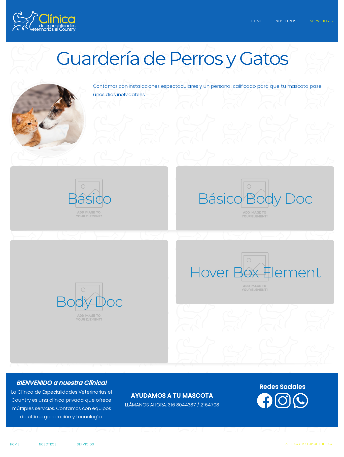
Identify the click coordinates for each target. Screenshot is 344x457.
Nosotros (286, 21)
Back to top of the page (312, 444)
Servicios (319, 21)
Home (256, 21)
